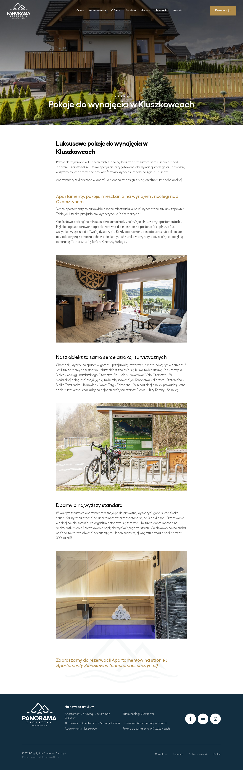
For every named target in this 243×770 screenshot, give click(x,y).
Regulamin (178, 754)
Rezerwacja (223, 10)
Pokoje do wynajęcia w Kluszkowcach (146, 728)
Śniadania (161, 10)
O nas (80, 10)
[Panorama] (39, 714)
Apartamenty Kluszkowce (81, 728)
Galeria (145, 10)
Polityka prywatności (198, 754)
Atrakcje (130, 10)
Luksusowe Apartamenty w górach (145, 723)
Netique (57, 757)
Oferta (115, 10)
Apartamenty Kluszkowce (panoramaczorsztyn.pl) (107, 665)
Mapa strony (161, 754)
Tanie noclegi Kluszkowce (139, 713)
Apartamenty (97, 10)
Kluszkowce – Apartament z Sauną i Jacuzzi (92, 723)
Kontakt (178, 10)
